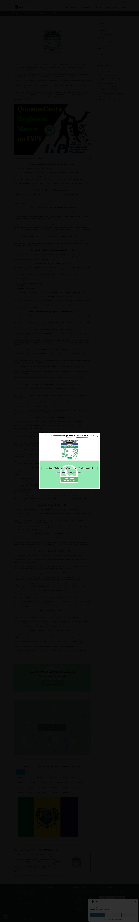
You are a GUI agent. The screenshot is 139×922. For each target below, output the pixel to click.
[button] (135, 902)
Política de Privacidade (117, 919)
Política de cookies (107, 919)
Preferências (128, 915)
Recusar (113, 915)
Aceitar (98, 915)
